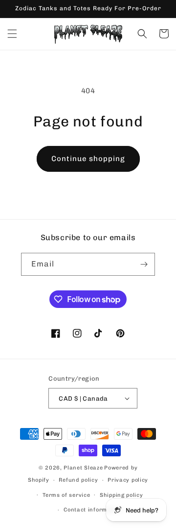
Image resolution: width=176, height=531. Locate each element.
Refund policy (78, 480)
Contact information (93, 510)
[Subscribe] (143, 264)
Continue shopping (88, 158)
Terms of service (66, 495)
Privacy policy (128, 480)
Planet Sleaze (83, 468)
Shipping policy (121, 495)
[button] (12, 33)
